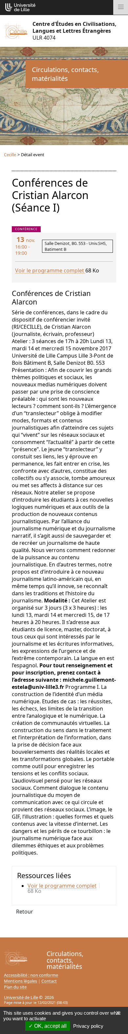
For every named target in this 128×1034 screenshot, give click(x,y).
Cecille (10, 154)
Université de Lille (21, 997)
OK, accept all (50, 1026)
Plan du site (15, 987)
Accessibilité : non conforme (31, 975)
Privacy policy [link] (88, 1026)
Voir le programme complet (50, 270)
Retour (24, 911)
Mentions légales (20, 981)
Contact (49, 981)
